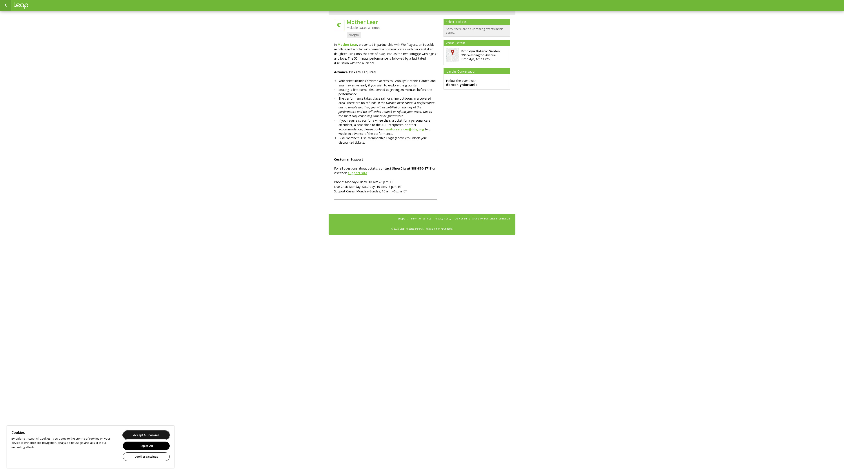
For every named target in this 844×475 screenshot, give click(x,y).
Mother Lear (347, 44)
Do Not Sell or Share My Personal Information (482, 218)
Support (402, 218)
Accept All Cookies (146, 435)
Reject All (146, 446)
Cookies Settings (146, 457)
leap (36, 5)
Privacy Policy (443, 218)
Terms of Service (421, 218)
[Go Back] (5, 5)
